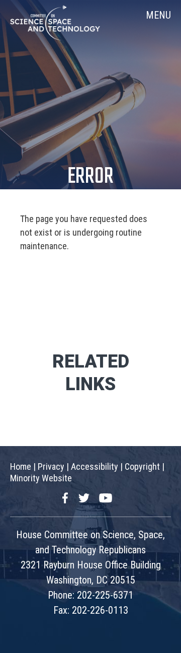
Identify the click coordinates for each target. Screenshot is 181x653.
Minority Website (41, 478)
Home (20, 466)
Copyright (142, 466)
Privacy (51, 466)
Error (90, 177)
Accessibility (94, 466)
